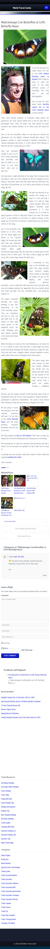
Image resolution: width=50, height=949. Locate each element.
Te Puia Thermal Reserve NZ (10, 705)
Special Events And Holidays (10, 867)
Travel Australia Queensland (10, 891)
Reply (45, 575)
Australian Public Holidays (10, 787)
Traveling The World (8, 923)
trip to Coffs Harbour (24, 435)
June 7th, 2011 (19, 556)
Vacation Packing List (8, 831)
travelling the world (14, 457)
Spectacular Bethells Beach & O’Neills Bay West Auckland (20, 701)
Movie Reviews (6, 863)
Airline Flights (5, 855)
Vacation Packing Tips (8, 834)
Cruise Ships (5, 795)
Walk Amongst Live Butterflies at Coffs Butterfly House (23, 24)
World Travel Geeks (22, 7)
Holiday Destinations (8, 807)
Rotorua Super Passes (8, 709)
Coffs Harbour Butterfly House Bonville (6, 490)
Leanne (3, 467)
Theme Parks (5, 871)
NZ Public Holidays (7, 818)
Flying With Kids (6, 799)
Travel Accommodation (9, 875)
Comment (4, 595)
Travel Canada (6, 903)
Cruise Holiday (6, 791)
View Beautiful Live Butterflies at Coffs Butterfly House (19, 490)
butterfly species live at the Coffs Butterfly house (40, 107)
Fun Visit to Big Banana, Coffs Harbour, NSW (31, 490)
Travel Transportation (8, 919)
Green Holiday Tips (7, 802)
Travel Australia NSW (10, 521)
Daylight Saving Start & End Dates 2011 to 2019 (17, 697)
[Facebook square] (12, 2)
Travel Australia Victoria (9, 899)
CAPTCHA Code (26, 650)
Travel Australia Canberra (9, 883)
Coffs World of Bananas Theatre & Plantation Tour (6, 512)
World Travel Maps (7, 842)
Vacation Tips (5, 838)
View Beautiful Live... (24, 536)
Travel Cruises (6, 907)
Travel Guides (5, 822)
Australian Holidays (7, 783)
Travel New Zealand (8, 915)
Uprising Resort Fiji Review (10, 713)
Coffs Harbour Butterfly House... (26, 528)
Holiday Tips (5, 811)
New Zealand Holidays (8, 815)
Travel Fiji (4, 911)
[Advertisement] (25, 747)
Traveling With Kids (7, 826)
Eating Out (4, 859)
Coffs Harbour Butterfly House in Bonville (40, 76)
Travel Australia (6, 879)
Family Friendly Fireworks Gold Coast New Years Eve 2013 (20, 717)
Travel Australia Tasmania (10, 895)
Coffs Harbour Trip (19, 510)
